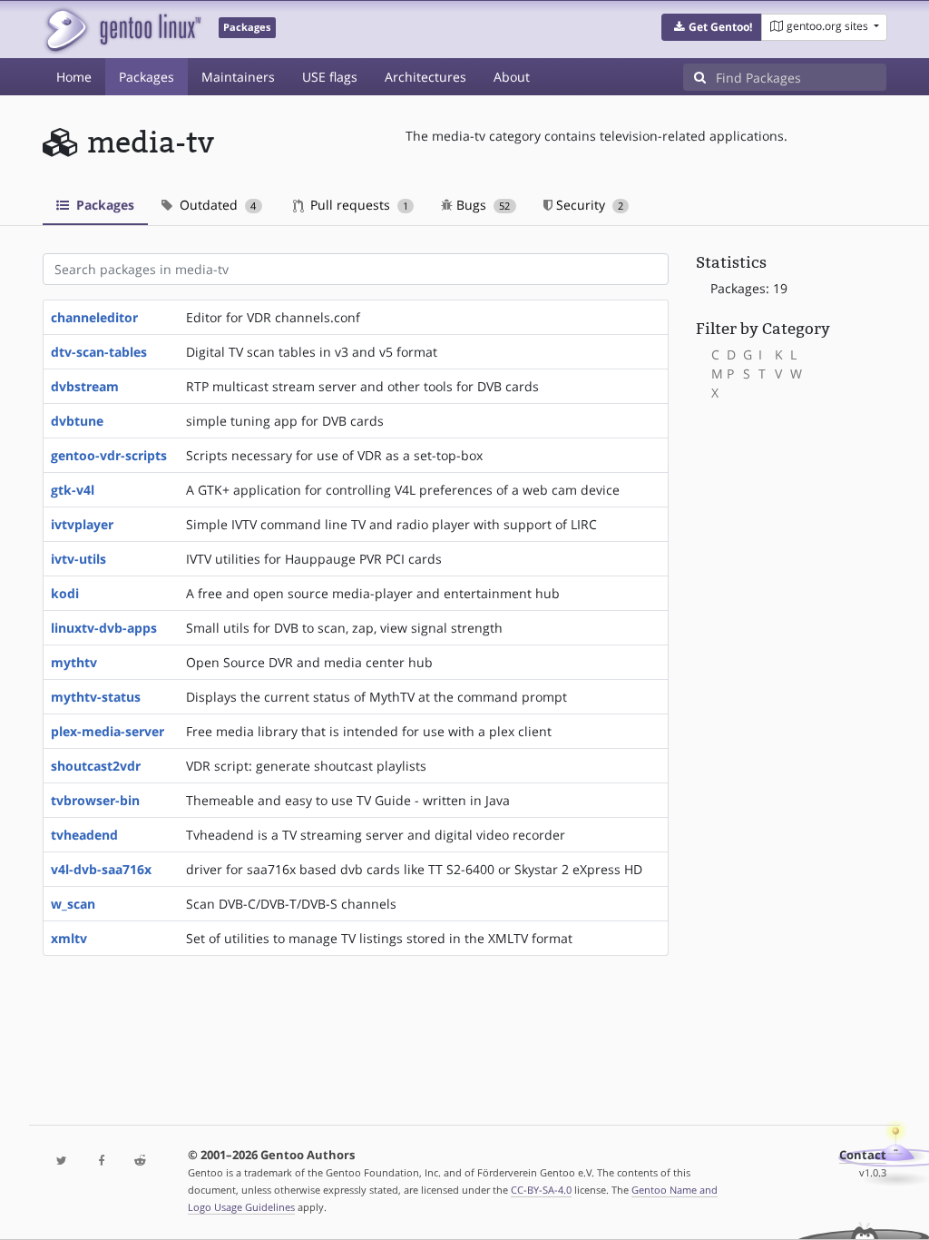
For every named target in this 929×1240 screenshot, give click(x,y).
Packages (146, 76)
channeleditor (94, 317)
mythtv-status (96, 696)
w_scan (73, 903)
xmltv (69, 938)
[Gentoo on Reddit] (140, 1161)
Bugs (481, 204)
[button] (711, 27)
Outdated (216, 204)
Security (588, 204)
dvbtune (77, 420)
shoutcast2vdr (96, 765)
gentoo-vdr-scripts (109, 455)
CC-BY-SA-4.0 (541, 1189)
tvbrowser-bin (95, 800)
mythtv (74, 662)
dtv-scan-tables (99, 351)
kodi (65, 593)
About (512, 76)
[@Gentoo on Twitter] (62, 1161)
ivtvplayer (82, 524)
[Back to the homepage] (122, 29)
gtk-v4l (72, 489)
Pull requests (357, 204)
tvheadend (84, 834)
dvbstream (85, 386)
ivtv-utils (78, 558)
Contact (862, 1155)
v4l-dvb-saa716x (101, 869)
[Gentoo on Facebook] (101, 1161)
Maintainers (238, 76)
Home (74, 76)
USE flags (329, 76)
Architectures (425, 76)
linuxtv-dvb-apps (104, 627)
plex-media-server (107, 731)
